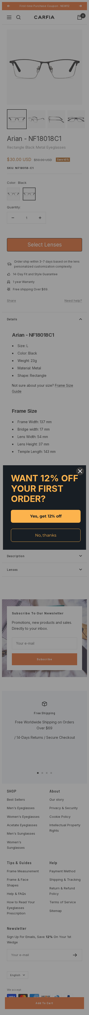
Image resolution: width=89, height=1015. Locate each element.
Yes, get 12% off (46, 516)
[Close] (80, 471)
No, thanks (45, 535)
